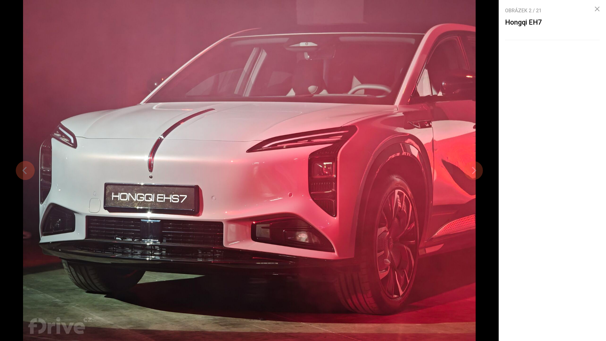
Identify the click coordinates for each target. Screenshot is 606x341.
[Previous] (25, 170)
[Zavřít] (597, 9)
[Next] (473, 170)
